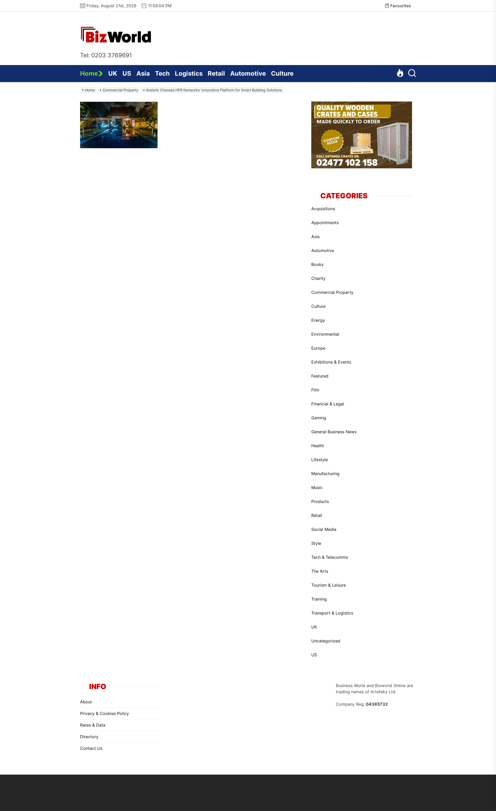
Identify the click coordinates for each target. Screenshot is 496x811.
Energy (318, 320)
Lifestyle (319, 459)
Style (316, 543)
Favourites (400, 5)
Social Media (323, 529)
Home (89, 73)
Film (315, 389)
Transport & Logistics (332, 613)
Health (317, 445)
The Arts (319, 571)
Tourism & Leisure (328, 585)
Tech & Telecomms (329, 557)
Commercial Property (332, 292)
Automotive (248, 73)
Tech (162, 73)
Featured (319, 376)
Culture (282, 73)
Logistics (189, 73)
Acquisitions (323, 208)
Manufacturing (325, 473)
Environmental (325, 334)
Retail (216, 73)
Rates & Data (92, 725)
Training (319, 599)
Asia (143, 73)
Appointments (325, 222)
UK (112, 73)
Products (320, 501)
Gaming (318, 417)
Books (317, 264)
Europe (318, 348)
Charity (318, 278)
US (126, 73)
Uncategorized (325, 640)
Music (317, 487)
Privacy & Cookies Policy (104, 713)
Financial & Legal (327, 403)
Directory (89, 736)
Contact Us (91, 748)
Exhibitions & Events (331, 362)
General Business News (334, 431)
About (86, 701)
